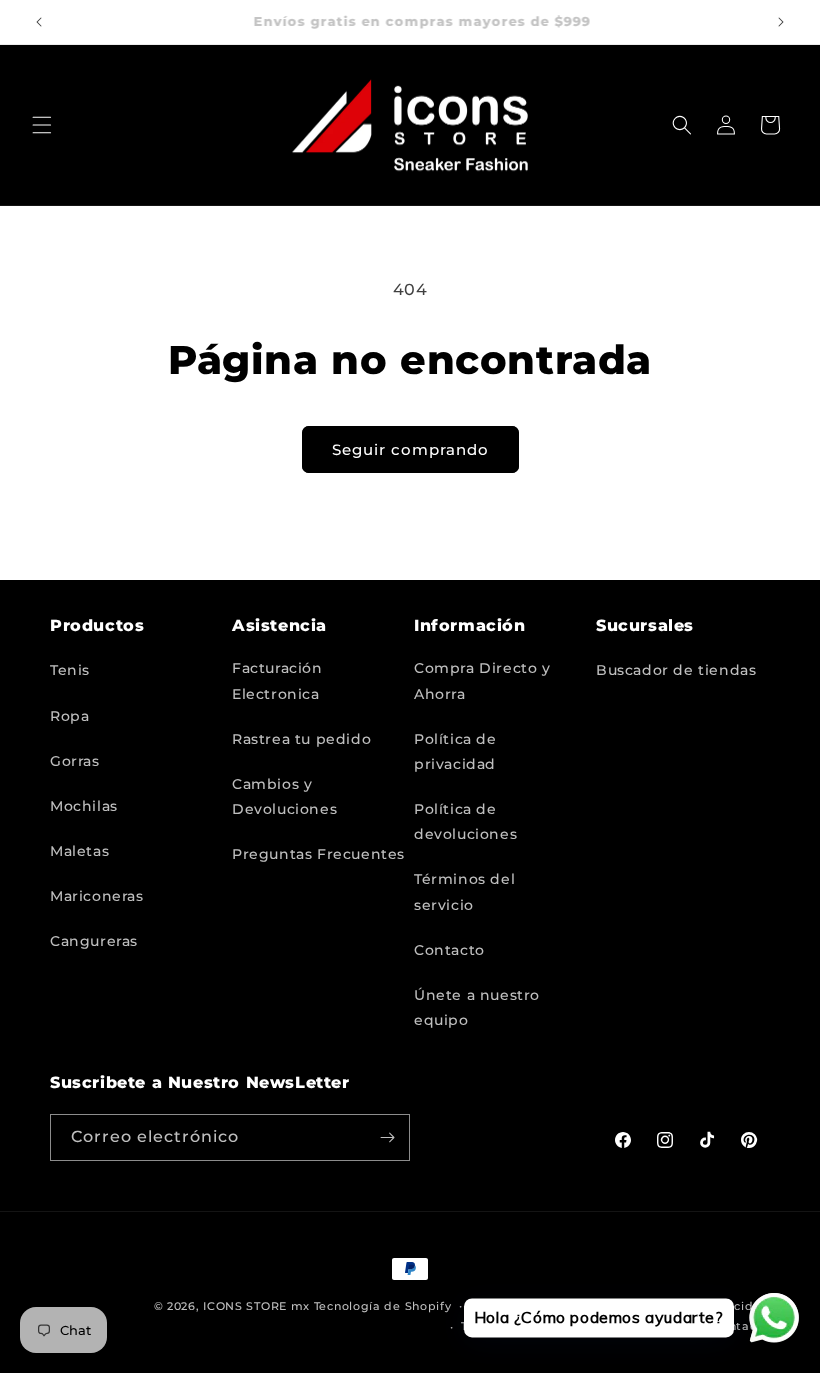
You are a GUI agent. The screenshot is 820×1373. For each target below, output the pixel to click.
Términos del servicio (464, 891)
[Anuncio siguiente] (781, 22)
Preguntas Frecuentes (318, 854)
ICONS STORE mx (256, 1306)
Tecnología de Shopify (383, 1306)
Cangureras (94, 941)
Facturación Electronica (277, 680)
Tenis (70, 670)
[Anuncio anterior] (39, 22)
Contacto (449, 950)
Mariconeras (97, 896)
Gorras (75, 761)
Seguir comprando (410, 449)
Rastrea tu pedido (301, 739)
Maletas (79, 851)
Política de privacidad (455, 751)
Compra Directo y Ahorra (482, 680)
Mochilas (84, 806)
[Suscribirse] (387, 1137)
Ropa (69, 716)
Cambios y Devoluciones (284, 796)
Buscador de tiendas (676, 670)
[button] (42, 125)
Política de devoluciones (465, 821)
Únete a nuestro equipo (477, 1007)
